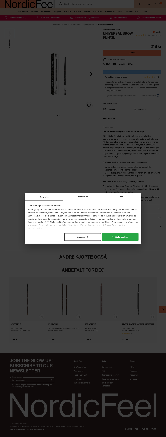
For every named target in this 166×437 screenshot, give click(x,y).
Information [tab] (83, 196)
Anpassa (81, 237)
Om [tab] (121, 196)
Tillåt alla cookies (120, 237)
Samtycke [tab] (44, 197)
